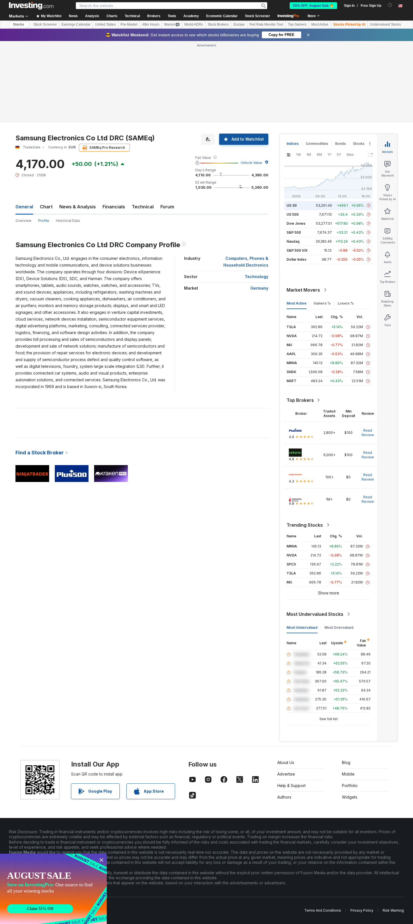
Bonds (340, 143)
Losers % (346, 303)
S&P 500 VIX (297, 250)
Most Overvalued (338, 627)
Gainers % (322, 303)
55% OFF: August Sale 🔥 (313, 6)
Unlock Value (251, 163)
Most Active (319, 24)
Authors (284, 797)
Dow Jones (296, 223)
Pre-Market (129, 24)
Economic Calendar (222, 16)
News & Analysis (77, 206)
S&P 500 (294, 232)
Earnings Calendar (76, 24)
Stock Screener (257, 16)
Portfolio (350, 785)
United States (105, 24)
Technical (143, 206)
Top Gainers (297, 24)
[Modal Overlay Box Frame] (53, 889)
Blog (346, 762)
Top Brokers (300, 400)
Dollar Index (297, 259)
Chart (46, 206)
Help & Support (291, 785)
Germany (259, 288)
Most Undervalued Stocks (315, 614)
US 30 (292, 205)
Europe (239, 24)
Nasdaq (293, 241)
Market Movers (303, 290)
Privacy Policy (361, 910)
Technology (256, 276)
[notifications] (390, 5)
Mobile (348, 774)
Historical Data (68, 220)
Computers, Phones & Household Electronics (245, 261)
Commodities (317, 143)
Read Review (368, 432)
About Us (285, 762)
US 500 (293, 214)
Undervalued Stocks (385, 24)
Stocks (18, 24)
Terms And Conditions (322, 910)
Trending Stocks (305, 525)
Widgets (349, 797)
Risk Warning (393, 910)
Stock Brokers (218, 24)
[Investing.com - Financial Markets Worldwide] (31, 6)
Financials (114, 206)
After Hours (150, 24)
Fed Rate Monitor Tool (266, 24)
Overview (23, 220)
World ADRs (193, 24)
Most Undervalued (302, 627)
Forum (167, 206)
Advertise (286, 774)
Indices (293, 143)
